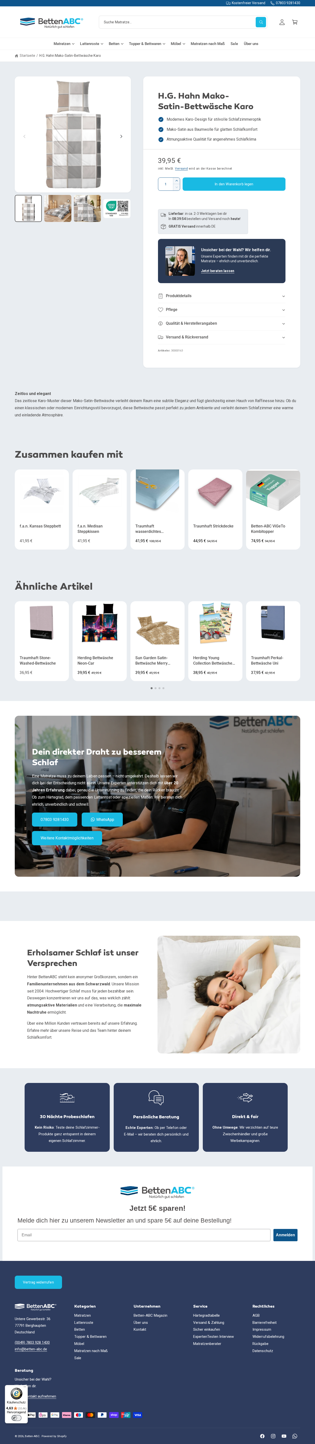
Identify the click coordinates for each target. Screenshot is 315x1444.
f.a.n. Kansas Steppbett (40, 526)
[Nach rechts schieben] (121, 136)
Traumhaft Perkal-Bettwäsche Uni (267, 661)
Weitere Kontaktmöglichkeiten (67, 838)
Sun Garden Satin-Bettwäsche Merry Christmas (151, 661)
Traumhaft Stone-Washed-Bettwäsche (38, 661)
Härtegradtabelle (206, 1315)
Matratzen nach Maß (91, 1351)
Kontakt (140, 1329)
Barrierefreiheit (264, 1322)
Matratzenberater (207, 1344)
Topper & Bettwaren (145, 44)
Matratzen (62, 44)
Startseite (27, 56)
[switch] (16, 1418)
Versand (181, 168)
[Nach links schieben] (25, 136)
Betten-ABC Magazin (150, 1315)
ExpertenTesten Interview (213, 1336)
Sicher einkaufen (206, 1329)
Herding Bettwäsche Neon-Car (95, 661)
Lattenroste (89, 44)
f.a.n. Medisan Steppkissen (90, 529)
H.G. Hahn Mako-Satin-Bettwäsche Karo (70, 56)
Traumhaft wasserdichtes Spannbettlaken (149, 529)
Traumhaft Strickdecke (213, 526)
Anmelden (285, 1235)
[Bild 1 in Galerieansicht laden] (28, 208)
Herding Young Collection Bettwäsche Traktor (212, 661)
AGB (256, 1315)
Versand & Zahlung (208, 1322)
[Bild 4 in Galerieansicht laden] (116, 208)
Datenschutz (262, 1351)
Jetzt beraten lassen (217, 271)
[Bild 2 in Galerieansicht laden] (57, 208)
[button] (294, 22)
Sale (77, 1358)
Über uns (141, 1322)
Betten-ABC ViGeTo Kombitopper (268, 529)
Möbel (176, 44)
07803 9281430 (288, 3)
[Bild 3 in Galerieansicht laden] (87, 208)
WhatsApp (105, 819)
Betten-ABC (32, 1436)
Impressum (261, 1329)
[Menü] (25, 1388)
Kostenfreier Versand (248, 3)
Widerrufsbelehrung (268, 1336)
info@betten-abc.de (31, 1349)
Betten (114, 44)
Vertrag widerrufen (38, 1282)
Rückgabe (260, 1344)
